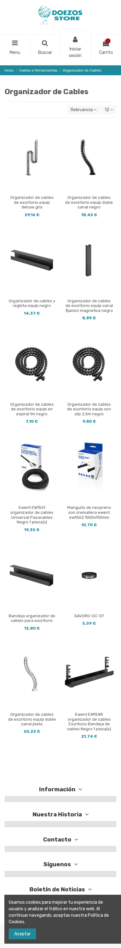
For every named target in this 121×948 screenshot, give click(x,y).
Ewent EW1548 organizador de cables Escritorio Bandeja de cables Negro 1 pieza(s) (89, 721)
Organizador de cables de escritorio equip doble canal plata (32, 719)
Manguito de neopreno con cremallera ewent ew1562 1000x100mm (89, 512)
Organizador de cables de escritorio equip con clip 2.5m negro (89, 409)
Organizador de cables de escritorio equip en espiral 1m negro (32, 409)
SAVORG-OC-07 (89, 616)
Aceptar (22, 934)
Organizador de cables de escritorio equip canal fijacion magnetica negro (89, 306)
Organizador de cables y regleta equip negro (32, 303)
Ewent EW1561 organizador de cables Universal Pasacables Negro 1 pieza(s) (31, 514)
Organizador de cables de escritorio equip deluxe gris (32, 202)
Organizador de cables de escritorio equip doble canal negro (89, 202)
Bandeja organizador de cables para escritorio (32, 618)
